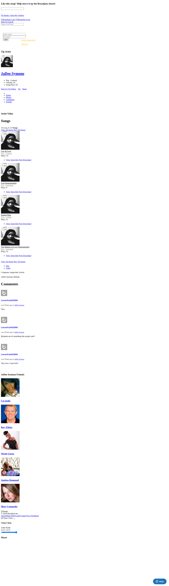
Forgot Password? (28, 40)
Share (24, 89)
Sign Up (24, 44)
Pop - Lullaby (6, 217)
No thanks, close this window (12, 15)
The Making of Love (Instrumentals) (15, 247)
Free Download (25, 160)
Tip (19, 89)
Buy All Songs (19, 130)
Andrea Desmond (10, 480)
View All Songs (7, 130)
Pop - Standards (7, 185)
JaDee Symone (19, 305)
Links (8, 268)
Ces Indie (5, 401)
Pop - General (6, 153)
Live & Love (6, 151)
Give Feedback (33, 516)
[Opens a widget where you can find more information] (160, 582)
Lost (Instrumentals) (9, 183)
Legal (17, 516)
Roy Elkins (6, 427)
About (3, 516)
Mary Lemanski (9, 506)
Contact (23, 516)
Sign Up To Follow (8, 89)
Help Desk (10, 516)
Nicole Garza (7, 453)
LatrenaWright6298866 (9, 300)
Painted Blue (6, 215)
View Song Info (12, 160)
